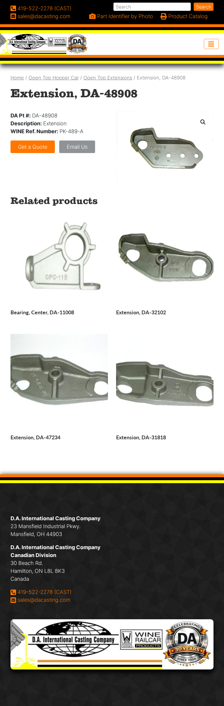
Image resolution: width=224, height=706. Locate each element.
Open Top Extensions (107, 78)
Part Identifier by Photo (124, 16)
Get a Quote (32, 147)
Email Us (77, 147)
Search (203, 7)
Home (17, 78)
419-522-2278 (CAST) (44, 592)
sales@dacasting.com (43, 599)
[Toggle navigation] (211, 44)
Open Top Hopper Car (54, 78)
